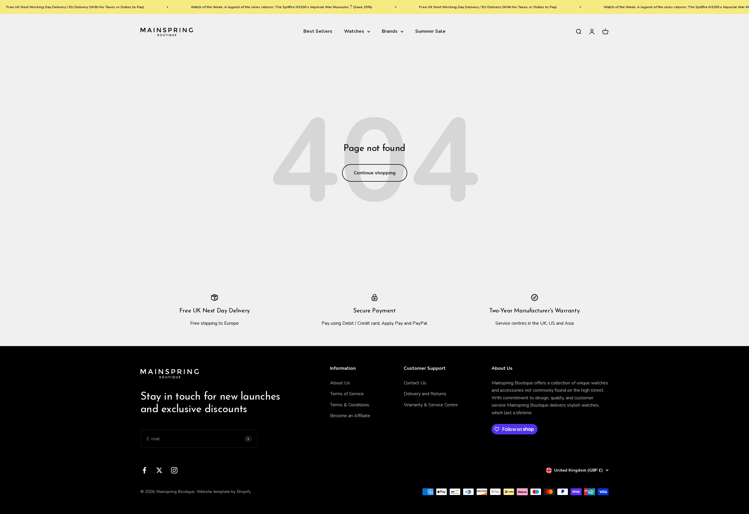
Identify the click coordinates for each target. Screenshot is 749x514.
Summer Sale (430, 31)
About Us (340, 383)
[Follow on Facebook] (144, 470)
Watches (354, 31)
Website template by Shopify (224, 491)
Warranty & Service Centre (431, 405)
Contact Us (415, 383)
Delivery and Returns (425, 394)
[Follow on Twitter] (159, 470)
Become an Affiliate (350, 415)
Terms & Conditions (349, 405)
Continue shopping (375, 173)
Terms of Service (347, 394)
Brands (390, 31)
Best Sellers (317, 31)
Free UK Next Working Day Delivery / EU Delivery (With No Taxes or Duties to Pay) (473, 7)
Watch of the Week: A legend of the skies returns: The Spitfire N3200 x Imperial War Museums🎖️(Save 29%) (266, 7)
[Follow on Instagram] (174, 470)
